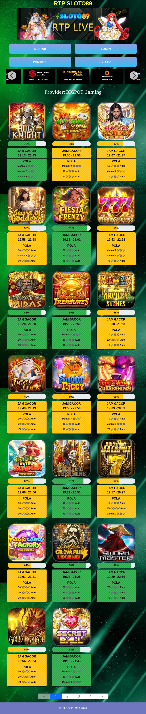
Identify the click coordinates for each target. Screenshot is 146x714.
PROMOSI (40, 62)
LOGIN (106, 49)
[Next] (134, 75)
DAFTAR (40, 49)
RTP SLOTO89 (73, 3)
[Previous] (12, 75)
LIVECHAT (106, 62)
